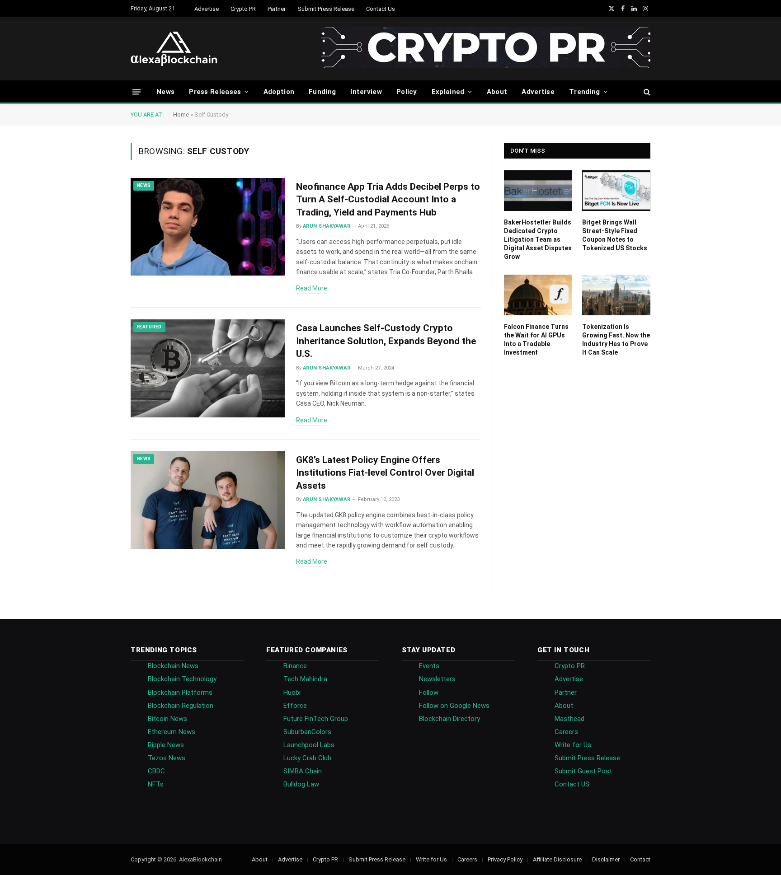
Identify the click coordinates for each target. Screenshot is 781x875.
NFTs (156, 784)
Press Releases (215, 92)
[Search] (646, 92)
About (497, 92)
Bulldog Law (301, 784)
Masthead (569, 719)
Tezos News (166, 758)
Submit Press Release (325, 8)
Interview (366, 92)
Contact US (572, 784)
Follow (428, 692)
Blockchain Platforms (180, 692)
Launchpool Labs (308, 745)
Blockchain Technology (182, 679)
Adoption (278, 92)
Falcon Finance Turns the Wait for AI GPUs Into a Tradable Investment (536, 339)
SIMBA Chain (302, 771)
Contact (640, 859)
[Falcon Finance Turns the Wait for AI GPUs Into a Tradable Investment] (538, 295)
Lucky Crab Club (307, 758)
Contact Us (380, 8)
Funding (322, 92)
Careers (566, 732)
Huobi (292, 692)
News (165, 92)
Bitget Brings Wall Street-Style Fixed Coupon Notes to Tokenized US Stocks (614, 235)
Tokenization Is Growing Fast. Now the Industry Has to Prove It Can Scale (616, 339)
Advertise (206, 8)
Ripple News (166, 745)
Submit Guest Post (583, 771)
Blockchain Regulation (180, 706)
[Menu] (136, 91)
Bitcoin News (167, 719)
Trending (584, 92)
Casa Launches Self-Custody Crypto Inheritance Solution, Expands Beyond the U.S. (386, 341)
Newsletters (437, 679)
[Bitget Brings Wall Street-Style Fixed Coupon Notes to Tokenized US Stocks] (616, 190)
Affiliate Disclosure (557, 859)
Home (181, 114)
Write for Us (573, 745)
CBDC (156, 771)
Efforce (295, 706)
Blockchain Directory (449, 719)
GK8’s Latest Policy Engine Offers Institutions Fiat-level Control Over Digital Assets (385, 472)
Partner (277, 8)
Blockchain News (173, 666)
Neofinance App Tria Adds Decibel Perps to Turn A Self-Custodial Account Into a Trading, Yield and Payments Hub (388, 199)
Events (429, 666)
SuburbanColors (307, 732)
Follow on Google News (454, 706)
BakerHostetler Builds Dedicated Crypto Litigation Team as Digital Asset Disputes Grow (538, 239)
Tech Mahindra (305, 679)
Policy (406, 92)
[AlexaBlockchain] (174, 49)
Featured (149, 326)
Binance (295, 666)
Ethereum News (171, 732)
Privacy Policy (505, 859)
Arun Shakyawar (326, 226)
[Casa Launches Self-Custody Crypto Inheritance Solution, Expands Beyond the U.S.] (208, 368)
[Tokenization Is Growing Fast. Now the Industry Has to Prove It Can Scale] (616, 295)
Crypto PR (243, 8)
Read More (311, 288)
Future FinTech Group (315, 719)
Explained (448, 92)
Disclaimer (606, 859)
